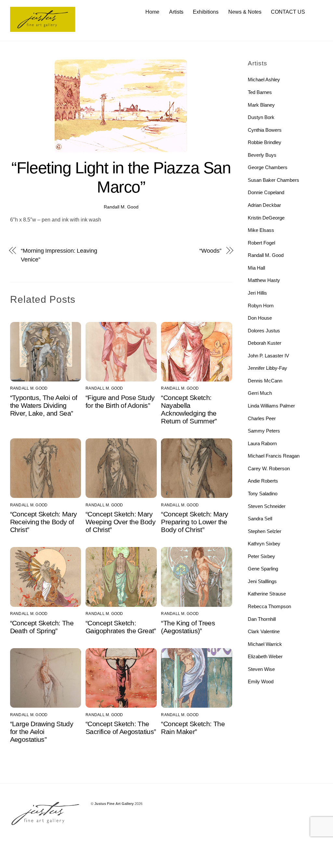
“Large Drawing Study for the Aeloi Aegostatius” (41, 731)
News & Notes (244, 12)
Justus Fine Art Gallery (114, 804)
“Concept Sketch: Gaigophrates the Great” (121, 626)
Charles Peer (262, 418)
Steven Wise (261, 669)
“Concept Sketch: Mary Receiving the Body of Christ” (43, 521)
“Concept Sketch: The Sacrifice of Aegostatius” (121, 727)
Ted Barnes (260, 92)
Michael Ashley (264, 79)
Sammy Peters (264, 431)
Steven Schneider (267, 506)
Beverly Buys (262, 155)
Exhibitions (206, 12)
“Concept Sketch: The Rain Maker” (193, 727)
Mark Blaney (261, 105)
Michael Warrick (265, 644)
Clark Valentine (264, 631)
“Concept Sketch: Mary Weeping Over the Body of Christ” (120, 521)
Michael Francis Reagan (274, 456)
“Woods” (210, 250)
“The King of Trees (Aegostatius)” (188, 626)
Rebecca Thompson (269, 606)
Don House (260, 318)
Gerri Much (260, 393)
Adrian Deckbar (264, 205)
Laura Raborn (262, 443)
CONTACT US (288, 12)
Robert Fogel (261, 243)
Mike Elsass (261, 230)
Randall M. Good (121, 206)
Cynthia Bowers (265, 130)
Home (152, 12)
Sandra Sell (260, 518)
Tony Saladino (262, 493)
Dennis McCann (265, 380)
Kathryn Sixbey (264, 543)
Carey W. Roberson (269, 468)
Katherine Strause (267, 593)
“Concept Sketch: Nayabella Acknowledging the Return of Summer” (189, 409)
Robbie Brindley (264, 142)
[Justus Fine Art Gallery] (42, 29)
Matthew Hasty (264, 280)
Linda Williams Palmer (271, 405)
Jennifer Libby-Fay (267, 368)
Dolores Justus (264, 330)
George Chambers (267, 167)
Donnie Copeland (266, 192)
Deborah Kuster (264, 343)
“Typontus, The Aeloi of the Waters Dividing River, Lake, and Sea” (43, 405)
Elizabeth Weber (265, 656)
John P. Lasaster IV (268, 355)
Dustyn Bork (261, 117)
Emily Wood (260, 681)
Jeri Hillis (257, 293)
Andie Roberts (263, 481)
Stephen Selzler (264, 531)
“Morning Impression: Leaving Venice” (59, 254)
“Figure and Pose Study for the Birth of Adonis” (120, 401)
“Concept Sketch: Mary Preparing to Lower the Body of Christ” (194, 521)
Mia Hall (256, 268)
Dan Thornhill (262, 619)
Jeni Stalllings (262, 581)
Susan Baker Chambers (273, 180)
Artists (176, 12)
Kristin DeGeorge (266, 217)
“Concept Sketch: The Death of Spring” (42, 626)
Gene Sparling (263, 568)
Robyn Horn (260, 305)
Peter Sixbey (261, 556)
